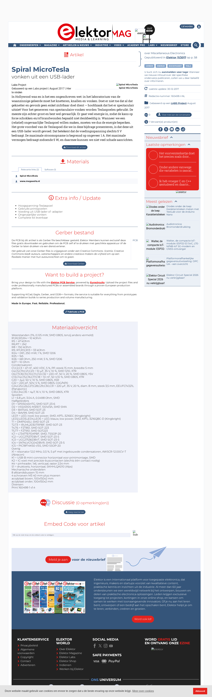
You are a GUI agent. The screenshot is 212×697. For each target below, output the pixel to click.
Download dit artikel (76, 147)
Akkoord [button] (200, 691)
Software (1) (50, 169)
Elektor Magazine (70, 653)
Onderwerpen (29, 45)
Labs (151, 45)
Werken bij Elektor (71, 669)
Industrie (101, 45)
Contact (26, 661)
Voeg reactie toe (76, 512)
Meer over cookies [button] (143, 691)
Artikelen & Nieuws (76, 45)
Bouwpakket (175, 66)
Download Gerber (75, 263)
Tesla (188, 66)
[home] (15, 45)
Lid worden (187, 26)
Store (185, 45)
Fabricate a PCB (75, 311)
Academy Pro (136, 45)
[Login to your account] (199, 27)
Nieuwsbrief (169, 45)
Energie (161, 66)
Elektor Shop (67, 661)
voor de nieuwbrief (77, 560)
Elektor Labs (67, 657)
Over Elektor (67, 649)
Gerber (149, 66)
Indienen (65, 665)
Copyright (27, 657)
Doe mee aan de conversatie (176, 115)
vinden (18, 92)
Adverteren (28, 665)
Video (118, 45)
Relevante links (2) (30, 169)
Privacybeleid (29, 645)
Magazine (50, 45)
